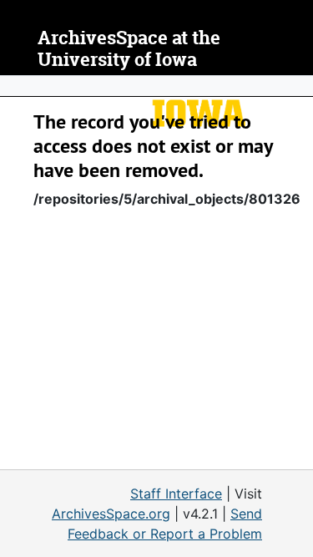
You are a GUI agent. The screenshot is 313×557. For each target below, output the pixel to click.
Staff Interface (176, 493)
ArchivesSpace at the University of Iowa (129, 49)
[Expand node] (296, 86)
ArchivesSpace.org (111, 513)
